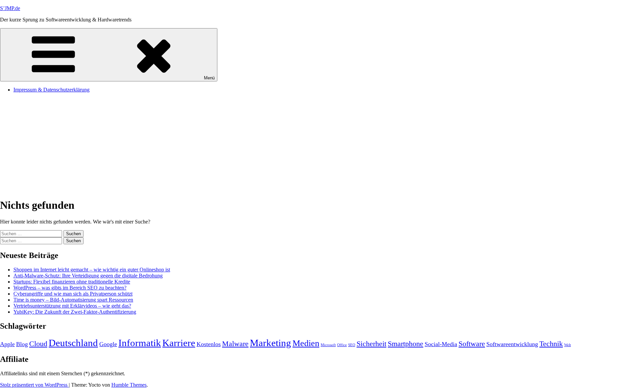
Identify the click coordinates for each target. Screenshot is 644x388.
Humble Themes (129, 385)
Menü (209, 77)
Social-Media (441, 344)
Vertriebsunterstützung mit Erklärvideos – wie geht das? (72, 306)
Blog (22, 344)
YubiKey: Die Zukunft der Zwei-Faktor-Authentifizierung (74, 312)
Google (108, 344)
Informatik (139, 342)
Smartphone (405, 343)
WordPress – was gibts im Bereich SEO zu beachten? (69, 287)
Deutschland (73, 342)
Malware (235, 343)
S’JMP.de (10, 8)
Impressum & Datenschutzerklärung (51, 89)
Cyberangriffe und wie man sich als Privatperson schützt (72, 294)
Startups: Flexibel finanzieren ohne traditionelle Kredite (71, 281)
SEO (351, 345)
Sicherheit (371, 343)
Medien (305, 343)
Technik (551, 343)
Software (472, 343)
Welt (567, 345)
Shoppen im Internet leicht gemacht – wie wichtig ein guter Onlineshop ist (91, 269)
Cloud (38, 343)
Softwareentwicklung (512, 344)
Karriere (178, 342)
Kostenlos (209, 344)
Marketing (270, 342)
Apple (7, 344)
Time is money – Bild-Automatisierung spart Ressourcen (73, 300)
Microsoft (328, 345)
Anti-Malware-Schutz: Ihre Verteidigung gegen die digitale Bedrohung (88, 275)
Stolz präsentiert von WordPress (34, 385)
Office (342, 345)
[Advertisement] (322, 145)
